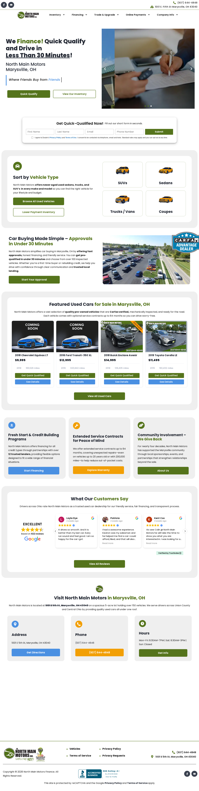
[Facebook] (4, 5)
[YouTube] (11, 5)
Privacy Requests (113, 755)
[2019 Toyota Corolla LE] (166, 354)
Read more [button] (63, 543)
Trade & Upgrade (104, 14)
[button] (105, 69)
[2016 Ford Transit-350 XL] (77, 354)
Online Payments (136, 14)
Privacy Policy (55, 138)
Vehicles (74, 748)
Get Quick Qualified (32, 375)
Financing (77, 14)
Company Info (165, 14)
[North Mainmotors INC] (28, 15)
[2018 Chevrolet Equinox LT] (33, 354)
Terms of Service (80, 755)
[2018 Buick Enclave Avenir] (122, 354)
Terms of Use (70, 138)
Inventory (55, 14)
